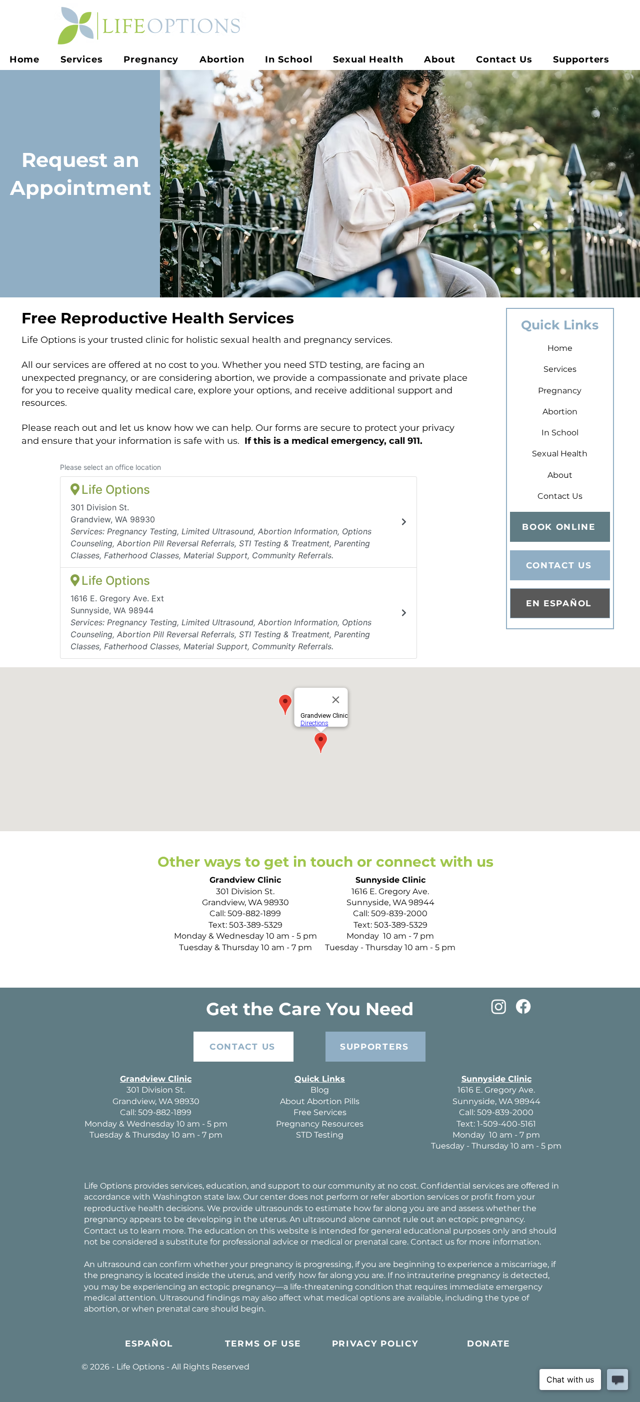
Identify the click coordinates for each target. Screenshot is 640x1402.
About (560, 475)
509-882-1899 (254, 913)
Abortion (560, 411)
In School (560, 432)
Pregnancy (560, 390)
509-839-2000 (399, 913)
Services (560, 369)
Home (560, 348)
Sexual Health (560, 453)
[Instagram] (498, 1006)
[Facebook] (523, 1006)
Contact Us (560, 496)
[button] (152, 59)
